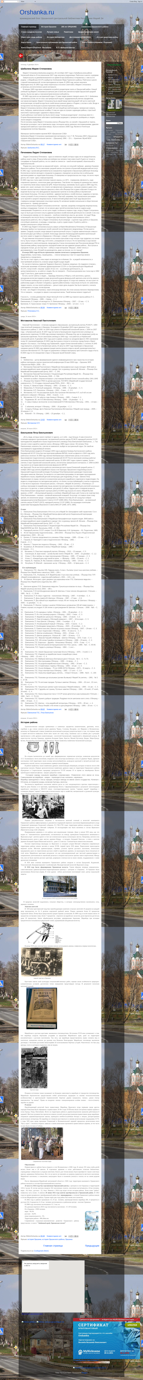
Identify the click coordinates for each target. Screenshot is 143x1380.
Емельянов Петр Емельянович (37, 433)
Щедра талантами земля (88, 32)
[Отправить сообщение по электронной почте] (65, 144)
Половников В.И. (117, 152)
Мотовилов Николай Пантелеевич (38, 320)
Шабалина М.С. (34, 148)
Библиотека (112, 75)
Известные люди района (31, 37)
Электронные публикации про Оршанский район (56, 42)
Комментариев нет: (54, 144)
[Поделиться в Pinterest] (77, 145)
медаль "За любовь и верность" (114, 139)
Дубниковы (109, 130)
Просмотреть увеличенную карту (32, 1314)
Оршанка (68, 1239)
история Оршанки (34, 1239)
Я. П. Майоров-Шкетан (65, 47)
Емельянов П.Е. (34, 713)
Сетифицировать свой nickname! (86, 1360)
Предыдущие (92, 1245)
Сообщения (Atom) (41, 1251)
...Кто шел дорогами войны (107, 37)
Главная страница (28, 27)
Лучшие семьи (53, 32)
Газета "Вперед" (114, 84)
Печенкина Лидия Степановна (36, 152)
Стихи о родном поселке (31, 32)
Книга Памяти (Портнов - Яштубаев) (36, 47)
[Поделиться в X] (73, 145)
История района (29, 722)
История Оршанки (48, 27)
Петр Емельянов (47, 713)
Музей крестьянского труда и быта (113, 79)
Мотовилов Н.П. (34, 423)
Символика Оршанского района (95, 27)
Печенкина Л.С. (34, 311)
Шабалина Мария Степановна (36, 69)
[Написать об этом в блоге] (71, 145)
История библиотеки (55, 37)
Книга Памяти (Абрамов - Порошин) (97, 42)
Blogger (84, 1373)
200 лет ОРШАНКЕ (69, 27)
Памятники (68, 32)
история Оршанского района (53, 1239)
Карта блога (26, 42)
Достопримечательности (80, 37)
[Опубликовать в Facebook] (75, 145)
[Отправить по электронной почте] (69, 145)
